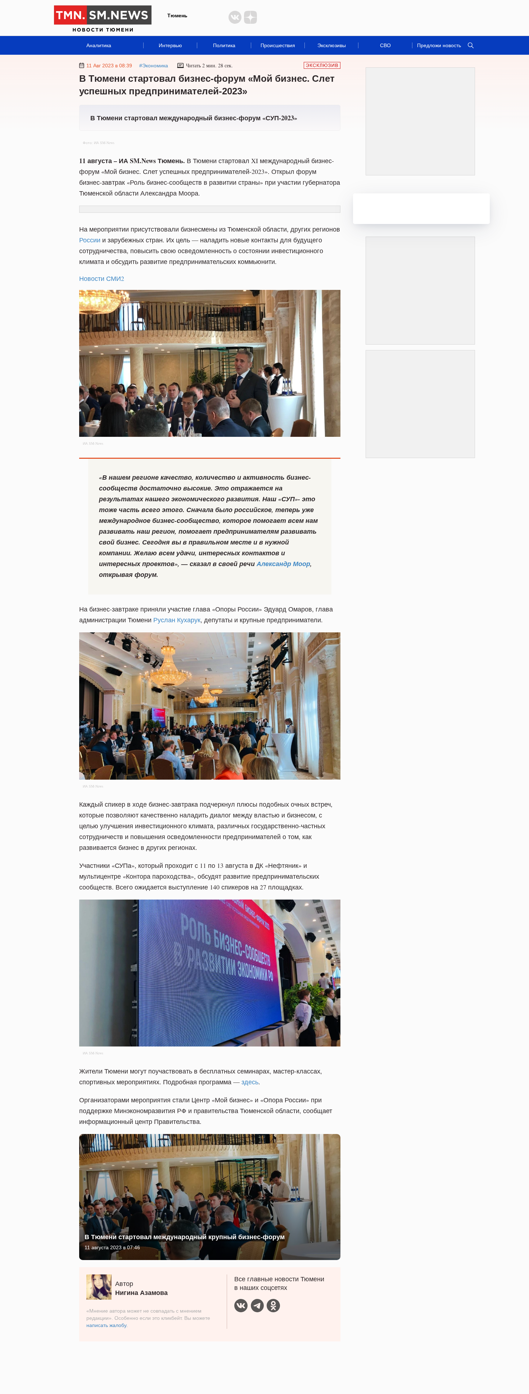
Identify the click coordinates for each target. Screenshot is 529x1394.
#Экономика (153, 65)
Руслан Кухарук (176, 619)
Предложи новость (439, 45)
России (89, 240)
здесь (249, 1081)
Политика (224, 45)
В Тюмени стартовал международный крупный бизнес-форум (185, 1236)
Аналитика (98, 45)
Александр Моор (283, 563)
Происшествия (278, 45)
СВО (385, 45)
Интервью (170, 45)
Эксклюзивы (331, 45)
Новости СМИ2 (101, 278)
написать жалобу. (107, 1325)
